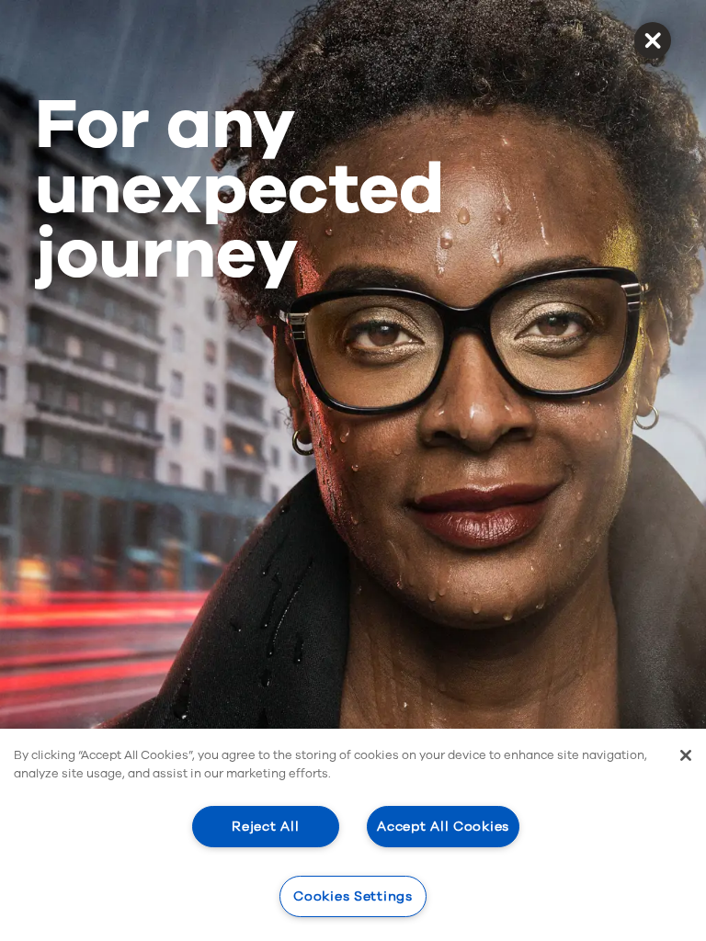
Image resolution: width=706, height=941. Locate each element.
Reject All (265, 826)
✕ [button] (652, 40)
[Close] (686, 755)
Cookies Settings (353, 896)
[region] (353, 835)
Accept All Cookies (443, 826)
